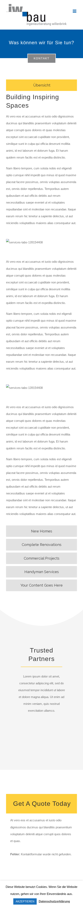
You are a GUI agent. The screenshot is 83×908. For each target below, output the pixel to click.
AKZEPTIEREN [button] (25, 901)
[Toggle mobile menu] (75, 11)
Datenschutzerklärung (54, 901)
